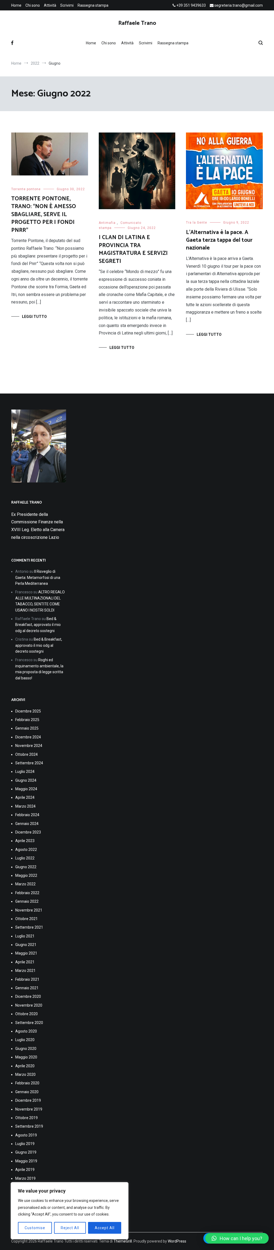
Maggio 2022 (26, 875)
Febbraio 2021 (27, 979)
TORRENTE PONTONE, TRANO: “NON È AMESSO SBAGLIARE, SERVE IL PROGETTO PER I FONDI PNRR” (43, 214)
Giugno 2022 (25, 867)
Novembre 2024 (28, 745)
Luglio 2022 (25, 858)
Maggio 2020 (26, 1057)
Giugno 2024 (25, 780)
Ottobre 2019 (26, 1118)
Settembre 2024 (29, 763)
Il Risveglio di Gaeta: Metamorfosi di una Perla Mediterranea (37, 577)
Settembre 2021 (29, 927)
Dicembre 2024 (28, 737)
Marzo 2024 (25, 806)
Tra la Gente (196, 222)
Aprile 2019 (25, 1169)
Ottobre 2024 (26, 754)
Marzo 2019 (25, 1178)
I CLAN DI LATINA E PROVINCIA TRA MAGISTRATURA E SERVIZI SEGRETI (133, 249)
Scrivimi (67, 5)
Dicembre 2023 (28, 832)
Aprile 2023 (25, 841)
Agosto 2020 (26, 1031)
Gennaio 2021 (27, 988)
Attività (50, 5)
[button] (237, 1238)
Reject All (70, 1228)
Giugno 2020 (25, 1048)
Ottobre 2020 (26, 1014)
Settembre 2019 (29, 1126)
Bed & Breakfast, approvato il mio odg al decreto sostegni (38, 625)
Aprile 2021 (25, 962)
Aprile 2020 (25, 1066)
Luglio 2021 (25, 936)
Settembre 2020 (29, 1023)
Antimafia (107, 223)
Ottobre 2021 (26, 919)
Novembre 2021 (28, 910)
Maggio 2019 (26, 1161)
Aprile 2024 (25, 797)
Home (16, 5)
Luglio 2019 (25, 1144)
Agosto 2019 (26, 1135)
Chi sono (32, 5)
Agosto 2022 (26, 849)
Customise (35, 1228)
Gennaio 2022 (27, 901)
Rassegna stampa (93, 5)
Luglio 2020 (25, 1040)
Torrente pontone (26, 189)
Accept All (105, 1228)
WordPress (177, 1241)
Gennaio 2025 (27, 728)
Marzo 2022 (25, 884)
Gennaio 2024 (27, 823)
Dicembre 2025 (28, 711)
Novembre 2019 (28, 1109)
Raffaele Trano (137, 23)
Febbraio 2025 (27, 720)
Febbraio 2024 (27, 815)
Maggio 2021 (26, 953)
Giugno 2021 (25, 945)
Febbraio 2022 (27, 893)
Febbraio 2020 (27, 1083)
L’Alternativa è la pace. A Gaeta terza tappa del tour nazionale (219, 240)
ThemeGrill (122, 1241)
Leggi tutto (34, 316)
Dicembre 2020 (28, 996)
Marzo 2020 (25, 1074)
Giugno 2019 (25, 1152)
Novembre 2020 (28, 1005)
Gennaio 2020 (27, 1092)
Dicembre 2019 (28, 1100)
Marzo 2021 (25, 970)
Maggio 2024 (26, 789)
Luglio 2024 (25, 771)
